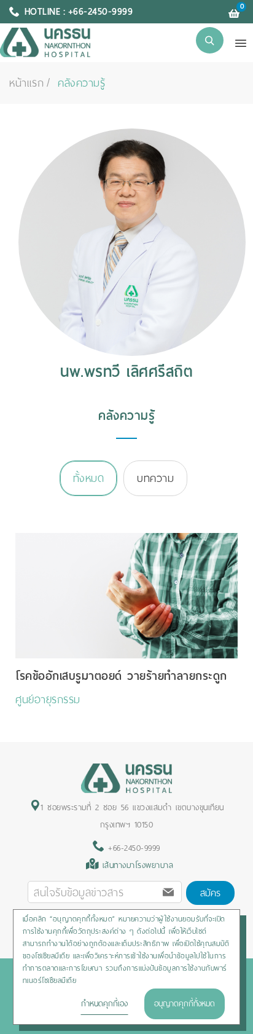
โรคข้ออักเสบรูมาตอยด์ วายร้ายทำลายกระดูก (121, 675)
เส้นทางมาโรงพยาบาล (138, 865)
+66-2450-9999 (132, 848)
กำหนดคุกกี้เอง (104, 1004)
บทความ (155, 478)
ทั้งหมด (88, 478)
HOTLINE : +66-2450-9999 (79, 12)
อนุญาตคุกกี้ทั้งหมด (184, 1004)
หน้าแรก (26, 83)
